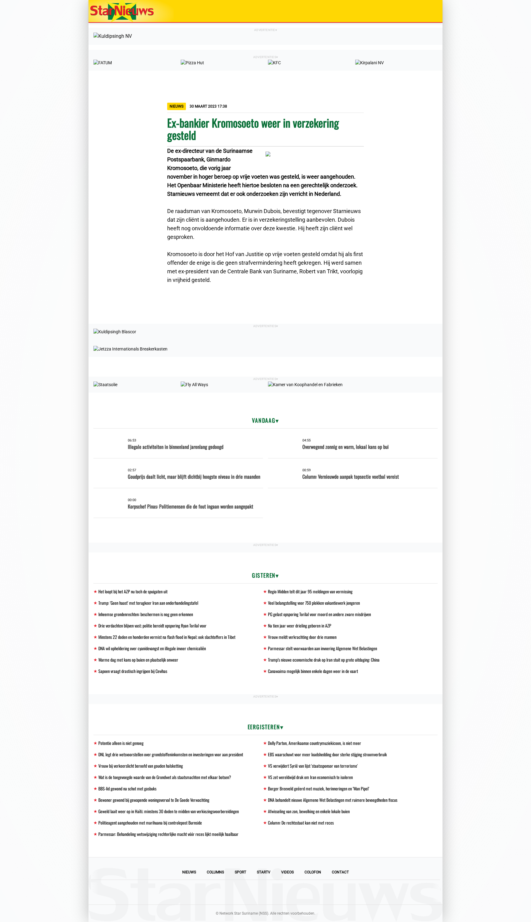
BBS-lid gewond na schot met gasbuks (127, 788)
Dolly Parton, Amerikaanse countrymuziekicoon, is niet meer (314, 743)
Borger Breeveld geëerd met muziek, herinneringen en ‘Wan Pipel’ (318, 788)
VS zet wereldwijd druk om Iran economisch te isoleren (310, 777)
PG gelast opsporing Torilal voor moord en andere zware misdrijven (319, 614)
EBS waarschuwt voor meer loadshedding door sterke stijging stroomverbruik (327, 754)
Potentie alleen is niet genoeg (121, 743)
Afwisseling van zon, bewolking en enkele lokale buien (309, 811)
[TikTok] (286, 892)
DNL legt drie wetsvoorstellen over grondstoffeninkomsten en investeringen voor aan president (170, 754)
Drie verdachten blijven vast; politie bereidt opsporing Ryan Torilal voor (152, 625)
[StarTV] (423, 11)
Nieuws (189, 872)
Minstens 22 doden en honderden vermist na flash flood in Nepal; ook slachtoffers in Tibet (166, 637)
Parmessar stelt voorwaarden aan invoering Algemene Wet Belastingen (322, 648)
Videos (287, 872)
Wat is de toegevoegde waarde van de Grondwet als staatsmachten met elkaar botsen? (164, 777)
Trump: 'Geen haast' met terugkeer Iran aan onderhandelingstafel (148, 602)
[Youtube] (245, 892)
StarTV (263, 872)
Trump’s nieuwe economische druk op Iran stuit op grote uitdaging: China (324, 659)
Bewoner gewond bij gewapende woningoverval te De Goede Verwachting (153, 800)
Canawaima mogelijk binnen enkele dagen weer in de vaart (313, 671)
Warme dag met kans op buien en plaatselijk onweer (138, 659)
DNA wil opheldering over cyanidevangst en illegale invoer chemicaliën (152, 648)
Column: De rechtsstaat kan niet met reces (301, 822)
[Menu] (431, 11)
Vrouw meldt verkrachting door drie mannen (302, 637)
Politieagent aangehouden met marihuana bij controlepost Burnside (150, 822)
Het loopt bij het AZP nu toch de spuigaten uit (132, 591)
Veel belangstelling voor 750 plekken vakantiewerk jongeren (314, 602)
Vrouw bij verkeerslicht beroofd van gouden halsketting (140, 765)
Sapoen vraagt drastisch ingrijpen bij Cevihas (132, 671)
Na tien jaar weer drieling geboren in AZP (299, 625)
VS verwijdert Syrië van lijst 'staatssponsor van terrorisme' (313, 765)
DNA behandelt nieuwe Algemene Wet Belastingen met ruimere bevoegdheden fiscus (332, 800)
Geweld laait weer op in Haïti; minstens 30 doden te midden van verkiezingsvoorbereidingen (168, 811)
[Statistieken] (439, 917)
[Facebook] (224, 892)
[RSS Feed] (307, 892)
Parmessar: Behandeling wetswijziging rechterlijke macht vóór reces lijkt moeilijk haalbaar (168, 834)
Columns (215, 872)
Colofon (313, 872)
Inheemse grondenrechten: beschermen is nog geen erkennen (145, 614)
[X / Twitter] (265, 892)
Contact (340, 872)
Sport (240, 872)
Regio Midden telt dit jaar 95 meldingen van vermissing (310, 591)
